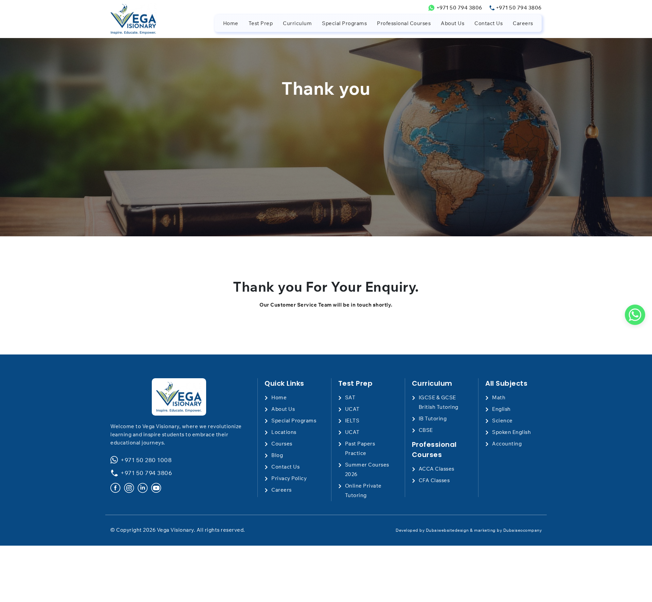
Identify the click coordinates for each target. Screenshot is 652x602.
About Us (452, 23)
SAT (350, 397)
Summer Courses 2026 (367, 469)
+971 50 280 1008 (146, 459)
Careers (523, 23)
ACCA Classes (436, 469)
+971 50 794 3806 (459, 7)
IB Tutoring (433, 418)
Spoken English (511, 432)
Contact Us (488, 23)
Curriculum (297, 23)
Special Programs (344, 23)
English (501, 409)
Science (502, 420)
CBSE (426, 430)
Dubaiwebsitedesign (447, 530)
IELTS (352, 420)
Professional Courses (404, 23)
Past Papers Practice (360, 448)
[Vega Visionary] (179, 397)
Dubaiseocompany (522, 530)
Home (230, 23)
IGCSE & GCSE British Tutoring (438, 402)
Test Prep (261, 23)
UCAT (352, 409)
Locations (283, 432)
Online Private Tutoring (363, 490)
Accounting (507, 443)
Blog (277, 455)
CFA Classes (434, 480)
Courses (281, 443)
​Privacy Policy (289, 478)
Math (498, 397)
